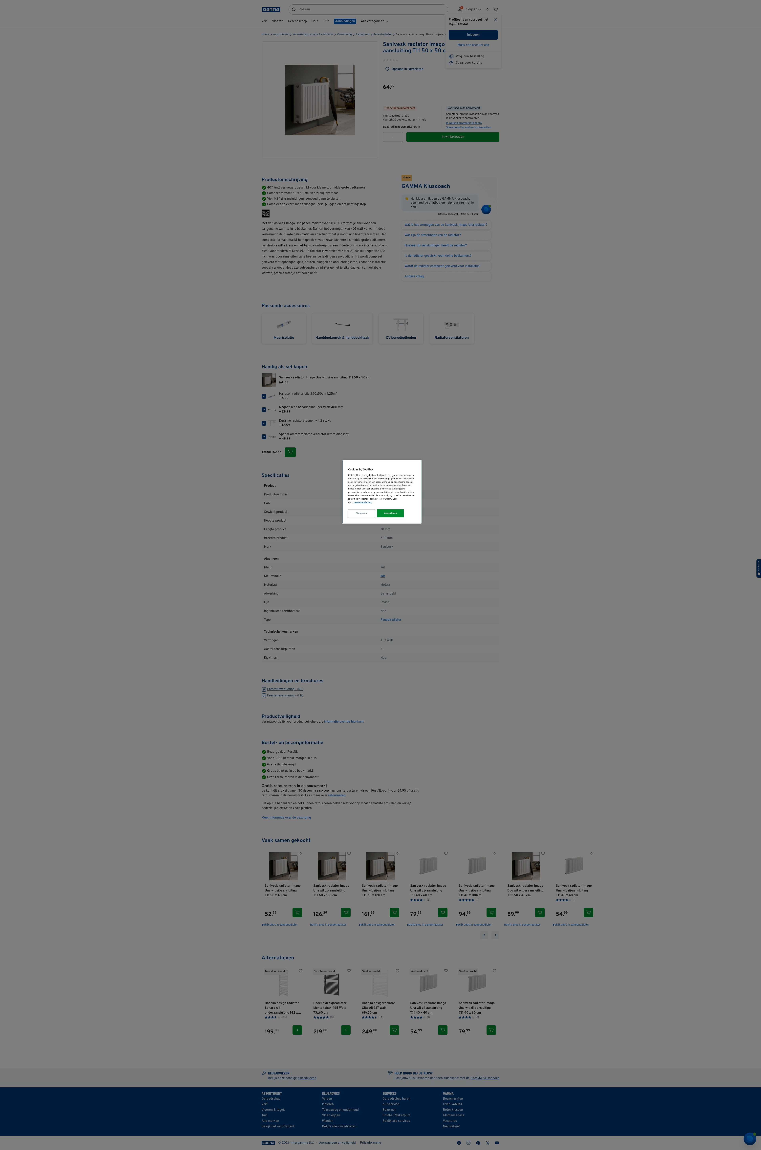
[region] (382, 492)
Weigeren (361, 513)
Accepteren (390, 513)
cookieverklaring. (363, 502)
